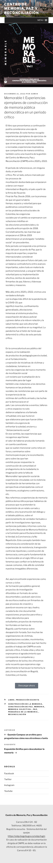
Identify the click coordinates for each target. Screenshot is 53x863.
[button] (40, 20)
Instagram (9, 785)
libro (11, 700)
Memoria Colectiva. (20, 709)
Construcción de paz (20, 707)
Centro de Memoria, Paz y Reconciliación (21, 8)
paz (35, 709)
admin (34, 94)
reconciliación (17, 714)
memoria (39, 707)
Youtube (8, 791)
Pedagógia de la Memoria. (23, 712)
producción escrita (28, 700)
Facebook (9, 773)
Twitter (8, 779)
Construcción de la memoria (25, 704)
